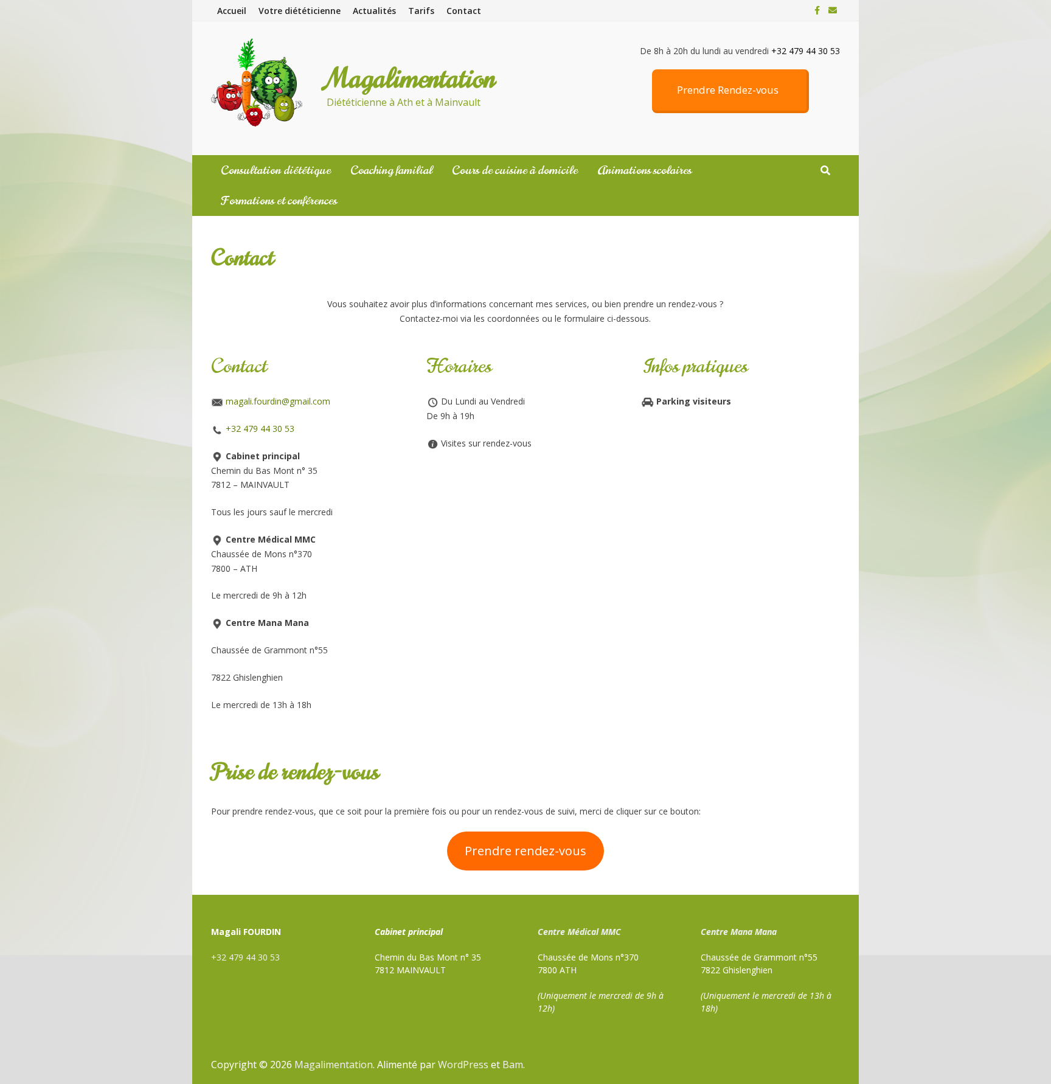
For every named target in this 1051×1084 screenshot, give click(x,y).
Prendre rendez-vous (525, 851)
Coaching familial (391, 170)
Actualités (374, 10)
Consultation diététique (276, 170)
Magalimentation (411, 78)
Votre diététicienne (299, 10)
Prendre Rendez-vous (728, 90)
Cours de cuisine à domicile (515, 170)
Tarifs (421, 10)
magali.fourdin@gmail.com (278, 401)
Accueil (231, 10)
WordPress (463, 1064)
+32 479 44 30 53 (260, 428)
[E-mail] (832, 10)
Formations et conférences (279, 200)
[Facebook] (818, 10)
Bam (512, 1064)
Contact (463, 10)
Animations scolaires (644, 170)
